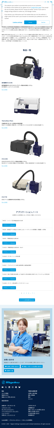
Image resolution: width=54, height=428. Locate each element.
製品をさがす (5, 395)
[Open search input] (45, 2)
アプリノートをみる (9, 225)
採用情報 (30, 415)
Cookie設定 (5, 420)
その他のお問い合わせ (33, 413)
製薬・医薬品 (31, 395)
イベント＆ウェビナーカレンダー (10, 411)
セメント (30, 399)
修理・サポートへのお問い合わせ (36, 409)
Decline (43, 22)
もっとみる (4, 89)
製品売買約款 (5, 400)
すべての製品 (5, 393)
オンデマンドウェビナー (8, 409)
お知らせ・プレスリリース (8, 415)
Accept (30, 22)
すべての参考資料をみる (27, 300)
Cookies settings (17, 22)
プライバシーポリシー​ (15, 420)
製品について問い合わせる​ (8, 397)
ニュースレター (5, 413)
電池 (29, 397)
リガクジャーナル (6, 408)
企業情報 (30, 408)
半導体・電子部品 (32, 393)
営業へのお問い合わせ (33, 411)
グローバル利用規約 (27, 420)
